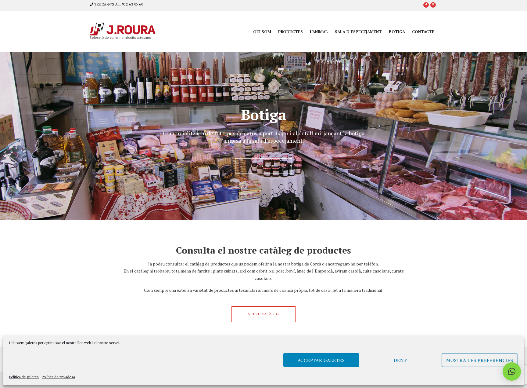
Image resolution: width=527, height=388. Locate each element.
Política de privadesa (58, 377)
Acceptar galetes (321, 360)
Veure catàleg (263, 314)
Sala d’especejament (358, 32)
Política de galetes (24, 377)
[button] (512, 371)
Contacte (423, 32)
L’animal (319, 32)
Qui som (262, 32)
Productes (290, 32)
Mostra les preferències (479, 360)
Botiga (397, 32)
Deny (400, 360)
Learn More (263, 165)
